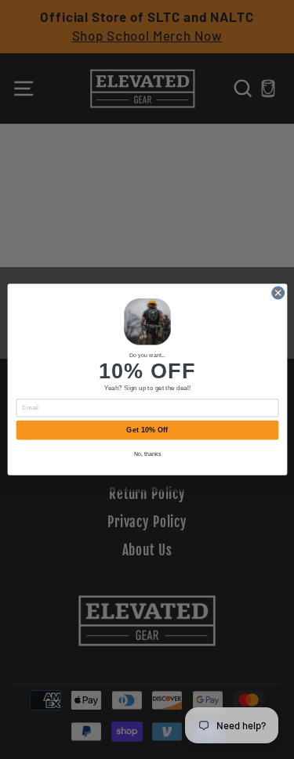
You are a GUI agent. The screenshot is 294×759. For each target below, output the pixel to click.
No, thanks (147, 453)
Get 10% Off (147, 430)
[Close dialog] (277, 293)
